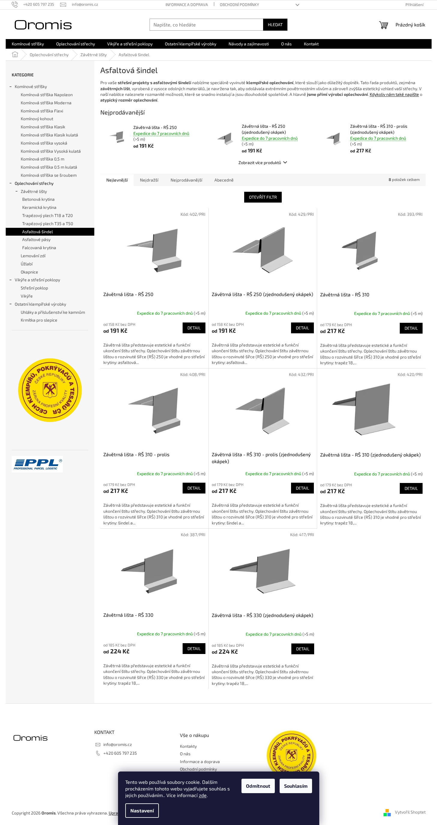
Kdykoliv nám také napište (394, 94)
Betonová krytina (38, 199)
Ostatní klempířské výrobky (40, 304)
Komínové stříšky (31, 86)
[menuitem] (28, 44)
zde (203, 795)
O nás (185, 753)
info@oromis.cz (117, 744)
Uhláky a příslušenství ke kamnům (53, 312)
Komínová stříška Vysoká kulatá (51, 151)
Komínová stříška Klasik (43, 126)
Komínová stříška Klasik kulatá (49, 134)
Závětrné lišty (34, 191)
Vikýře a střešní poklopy (37, 279)
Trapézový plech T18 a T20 (47, 215)
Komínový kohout (37, 118)
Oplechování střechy (34, 183)
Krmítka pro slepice (39, 319)
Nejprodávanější (186, 179)
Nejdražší (149, 179)
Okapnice (29, 271)
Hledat (275, 24)
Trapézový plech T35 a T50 (47, 223)
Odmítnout (258, 786)
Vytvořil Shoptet (410, 812)
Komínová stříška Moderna (46, 102)
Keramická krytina (39, 207)
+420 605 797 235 (120, 753)
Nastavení (142, 810)
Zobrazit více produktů (259, 162)
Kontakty (188, 746)
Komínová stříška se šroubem (49, 175)
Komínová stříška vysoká (44, 142)
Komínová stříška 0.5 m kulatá (49, 167)
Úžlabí (26, 263)
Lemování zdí (33, 255)
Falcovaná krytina (39, 247)
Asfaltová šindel (37, 231)
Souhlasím (296, 786)
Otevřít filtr (263, 197)
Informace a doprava (186, 4)
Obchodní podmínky (239, 4)
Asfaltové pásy (36, 239)
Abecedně (224, 179)
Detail (194, 327)
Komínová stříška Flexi (42, 110)
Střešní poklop (34, 287)
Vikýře (27, 295)
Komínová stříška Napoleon (47, 94)
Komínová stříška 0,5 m (42, 158)
